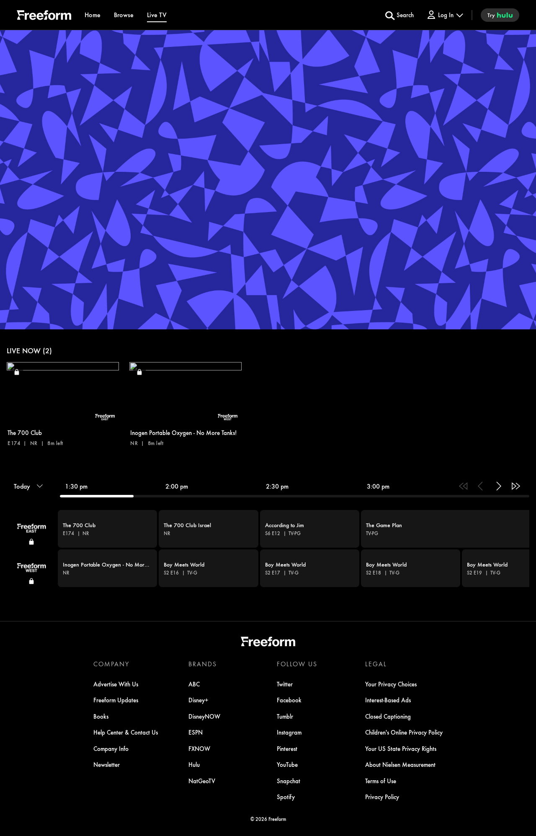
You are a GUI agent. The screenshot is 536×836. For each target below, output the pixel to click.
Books (100, 716)
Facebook (289, 700)
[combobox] (268, 530)
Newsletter (106, 764)
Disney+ (198, 700)
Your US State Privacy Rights (400, 748)
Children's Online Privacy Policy (404, 732)
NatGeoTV (201, 780)
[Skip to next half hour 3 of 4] (498, 486)
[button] (63, 404)
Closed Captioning (388, 716)
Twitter (285, 684)
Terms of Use (380, 780)
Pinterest (287, 748)
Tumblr (285, 716)
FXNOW (199, 748)
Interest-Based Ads (388, 700)
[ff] (44, 16)
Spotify (286, 796)
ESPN (195, 732)
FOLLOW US (297, 664)
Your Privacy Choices (391, 684)
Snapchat (288, 780)
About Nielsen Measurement (400, 764)
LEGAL (376, 664)
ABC (194, 684)
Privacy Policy (382, 796)
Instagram (289, 732)
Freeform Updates (115, 700)
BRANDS (202, 664)
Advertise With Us (115, 684)
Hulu (194, 764)
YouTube (287, 764)
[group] (268, 549)
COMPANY (111, 664)
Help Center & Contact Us (125, 732)
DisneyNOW (204, 716)
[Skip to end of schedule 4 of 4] (516, 486)
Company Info (111, 748)
